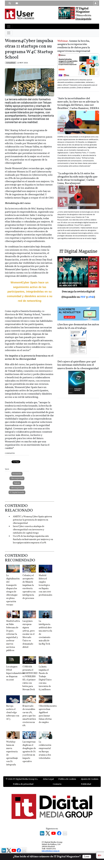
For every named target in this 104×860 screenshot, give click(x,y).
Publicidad (86, 784)
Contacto (57, 784)
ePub (91, 296)
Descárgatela (83, 19)
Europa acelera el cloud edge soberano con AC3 (12, 713)
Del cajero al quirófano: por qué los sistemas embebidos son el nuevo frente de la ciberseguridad (78, 365)
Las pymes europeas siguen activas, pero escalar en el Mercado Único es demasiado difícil (28, 634)
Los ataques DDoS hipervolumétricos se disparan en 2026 (15, 673)
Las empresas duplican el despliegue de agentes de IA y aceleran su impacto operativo (29, 751)
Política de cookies (67, 779)
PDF (83, 296)
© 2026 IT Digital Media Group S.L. (22, 779)
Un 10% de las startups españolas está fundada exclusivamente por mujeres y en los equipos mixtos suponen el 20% (33, 539)
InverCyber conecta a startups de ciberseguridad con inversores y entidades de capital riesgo (28, 529)
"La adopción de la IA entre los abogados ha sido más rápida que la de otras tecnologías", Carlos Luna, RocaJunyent (77, 178)
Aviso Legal (48, 779)
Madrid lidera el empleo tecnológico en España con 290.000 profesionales (45, 585)
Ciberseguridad (17, 478)
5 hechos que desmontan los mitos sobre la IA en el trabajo (78, 326)
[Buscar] (10, 3)
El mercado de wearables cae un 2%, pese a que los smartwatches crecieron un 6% (29, 716)
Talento (17, 483)
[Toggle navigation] (8, 26)
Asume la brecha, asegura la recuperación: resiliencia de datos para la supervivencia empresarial (73, 46)
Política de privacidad (23, 784)
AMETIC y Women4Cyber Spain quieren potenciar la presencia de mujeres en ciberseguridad (32, 520)
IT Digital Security (17, 492)
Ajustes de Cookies (89, 779)
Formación (16, 474)
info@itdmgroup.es (50, 851)
